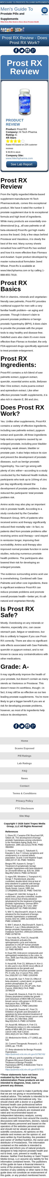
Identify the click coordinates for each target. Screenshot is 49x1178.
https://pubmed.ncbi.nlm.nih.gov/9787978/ (24, 1069)
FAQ (24, 770)
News (24, 778)
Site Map (24, 816)
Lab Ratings (24, 763)
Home (24, 740)
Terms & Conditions (24, 793)
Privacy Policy (24, 801)
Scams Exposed (24, 748)
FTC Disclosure (24, 808)
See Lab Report (21, 164)
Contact (24, 786)
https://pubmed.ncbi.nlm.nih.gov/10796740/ (25, 1054)
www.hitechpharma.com (19, 158)
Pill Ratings (24, 755)
